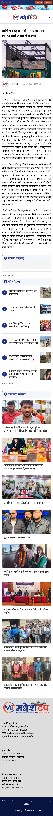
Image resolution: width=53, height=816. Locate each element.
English (48, 2)
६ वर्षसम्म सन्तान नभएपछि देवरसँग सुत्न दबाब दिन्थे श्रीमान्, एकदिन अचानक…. (23, 374)
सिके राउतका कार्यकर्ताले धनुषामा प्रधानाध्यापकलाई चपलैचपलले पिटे (23, 341)
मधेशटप (15, 84)
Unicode (39, 2)
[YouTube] (10, 2)
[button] (5, 17)
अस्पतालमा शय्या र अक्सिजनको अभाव (22, 309)
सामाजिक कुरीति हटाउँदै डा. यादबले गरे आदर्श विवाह (20, 325)
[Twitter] (6, 2)
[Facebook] (2, 2)
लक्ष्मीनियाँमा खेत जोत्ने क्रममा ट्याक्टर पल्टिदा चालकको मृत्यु (21, 357)
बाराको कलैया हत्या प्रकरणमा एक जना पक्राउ (23, 292)
